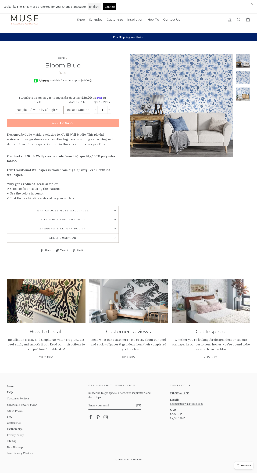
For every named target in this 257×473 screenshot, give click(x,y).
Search (11, 386)
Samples (95, 19)
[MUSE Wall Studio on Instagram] (105, 417)
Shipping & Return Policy (63, 228)
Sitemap (11, 441)
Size (37, 102)
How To (153, 19)
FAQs (10, 392)
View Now (46, 357)
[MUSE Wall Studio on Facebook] (90, 417)
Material (77, 102)
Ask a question (63, 237)
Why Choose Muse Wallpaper (63, 210)
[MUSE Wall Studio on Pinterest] (98, 417)
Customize (115, 19)
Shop (81, 19)
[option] (128, 37)
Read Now (129, 357)
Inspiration (135, 19)
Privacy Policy (15, 435)
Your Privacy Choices (20, 453)
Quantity (102, 102)
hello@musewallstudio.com (186, 403)
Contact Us (171, 19)
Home (61, 57)
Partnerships (15, 429)
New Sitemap (15, 447)
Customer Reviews (18, 398)
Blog (9, 416)
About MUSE (15, 410)
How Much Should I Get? (63, 219)
